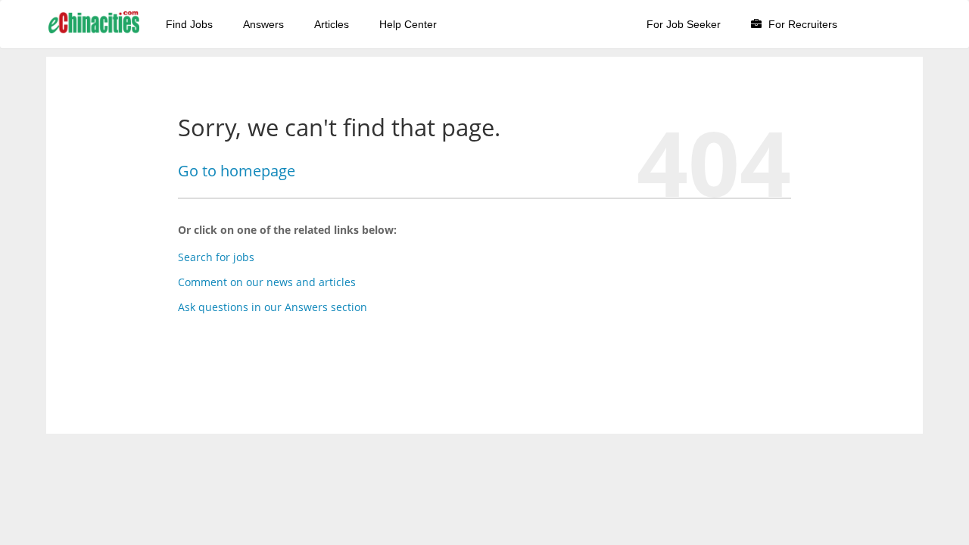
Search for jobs (216, 257)
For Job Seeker (684, 24)
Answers (263, 24)
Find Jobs (189, 24)
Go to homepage (236, 170)
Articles (331, 24)
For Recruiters (801, 24)
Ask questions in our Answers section (272, 307)
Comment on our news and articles (267, 282)
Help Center (408, 24)
